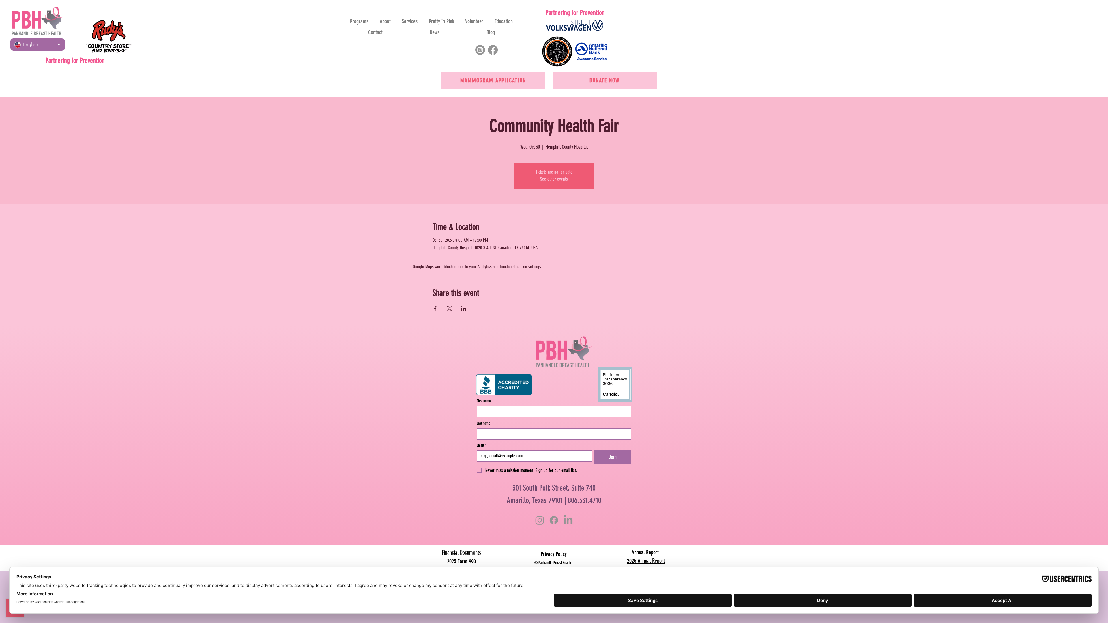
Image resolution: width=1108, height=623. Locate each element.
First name (484, 401)
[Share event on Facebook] (435, 308)
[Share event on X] (449, 308)
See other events (554, 179)
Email (481, 445)
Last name (483, 423)
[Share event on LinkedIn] (463, 308)
